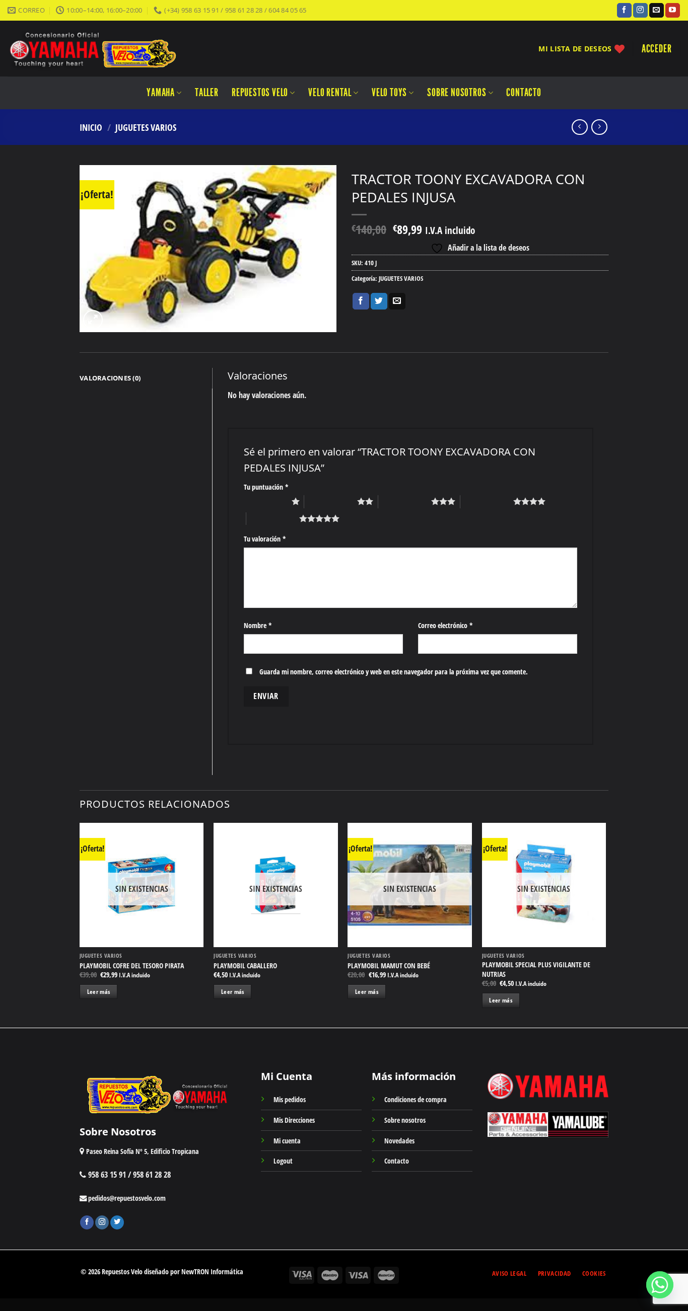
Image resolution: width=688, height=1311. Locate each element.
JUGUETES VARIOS (145, 127)
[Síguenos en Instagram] (640, 10)
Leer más (98, 991)
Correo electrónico (445, 625)
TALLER (207, 92)
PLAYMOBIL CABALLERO (245, 965)
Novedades (399, 1140)
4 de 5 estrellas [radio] (486, 501)
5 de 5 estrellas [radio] (272, 518)
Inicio (91, 127)
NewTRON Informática (212, 1271)
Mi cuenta (287, 1140)
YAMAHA (161, 92)
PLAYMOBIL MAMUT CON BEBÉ (389, 965)
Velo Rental (330, 92)
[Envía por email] (397, 301)
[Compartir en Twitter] (379, 301)
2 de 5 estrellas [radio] (330, 501)
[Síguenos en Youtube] (672, 10)
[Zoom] (93, 320)
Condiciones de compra (415, 1099)
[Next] (605, 924)
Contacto (523, 92)
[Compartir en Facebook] (361, 301)
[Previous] (80, 924)
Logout (283, 1161)
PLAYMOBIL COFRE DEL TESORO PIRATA (132, 965)
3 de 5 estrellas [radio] (404, 501)
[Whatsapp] (659, 1284)
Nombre (258, 625)
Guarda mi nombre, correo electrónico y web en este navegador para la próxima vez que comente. (393, 671)
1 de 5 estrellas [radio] (265, 501)
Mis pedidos (289, 1099)
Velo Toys (389, 92)
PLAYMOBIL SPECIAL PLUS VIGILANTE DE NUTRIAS (536, 969)
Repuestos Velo (260, 92)
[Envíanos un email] (656, 10)
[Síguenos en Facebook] (624, 10)
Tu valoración (265, 539)
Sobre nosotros (456, 92)
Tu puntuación (266, 487)
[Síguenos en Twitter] (117, 1222)
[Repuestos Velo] (122, 48)
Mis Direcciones (294, 1120)
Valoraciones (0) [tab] (110, 377)
